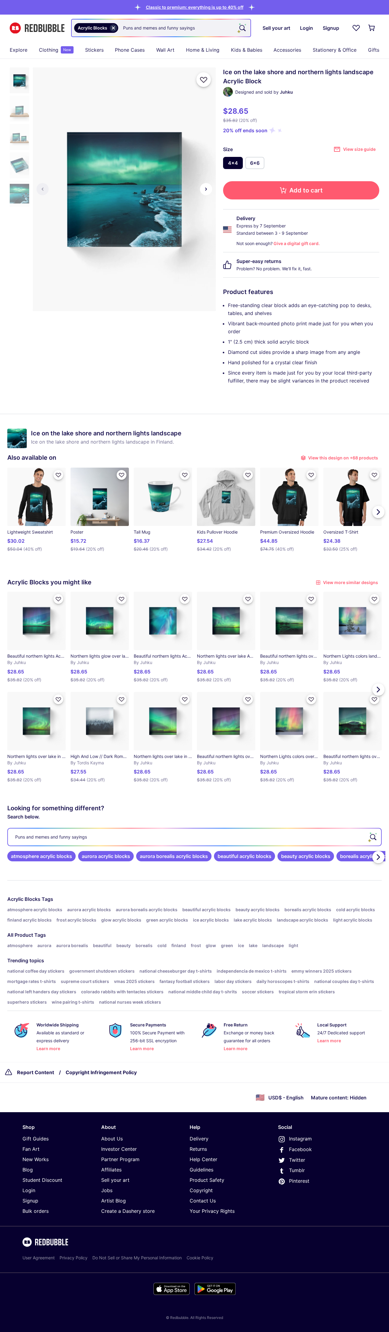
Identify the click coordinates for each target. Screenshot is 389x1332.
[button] (194, 7)
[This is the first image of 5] (42, 189)
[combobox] (161, 27)
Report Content (35, 1072)
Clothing (55, 50)
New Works (35, 1159)
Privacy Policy (74, 1257)
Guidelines (201, 1170)
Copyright (201, 1190)
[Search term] (242, 28)
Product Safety (207, 1180)
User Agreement (38, 1257)
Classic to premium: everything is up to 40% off (194, 7)
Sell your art (115, 1180)
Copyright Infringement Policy (101, 1072)
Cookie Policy (200, 1257)
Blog (27, 1170)
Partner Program (120, 1159)
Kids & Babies (246, 50)
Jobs (106, 1190)
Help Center (203, 1159)
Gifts (373, 50)
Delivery (199, 1139)
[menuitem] (18, 49)
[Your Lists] (356, 28)
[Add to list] (203, 79)
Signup (30, 1201)
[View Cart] (372, 28)
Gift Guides (35, 1139)
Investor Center (119, 1149)
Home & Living (202, 50)
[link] (41, 856)
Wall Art (165, 50)
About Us (112, 1139)
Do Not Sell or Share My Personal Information (137, 1257)
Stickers (94, 50)
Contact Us (203, 1201)
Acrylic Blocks (23, 899)
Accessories (287, 50)
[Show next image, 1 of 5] (206, 189)
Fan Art (31, 1149)
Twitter (297, 1160)
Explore (18, 50)
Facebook (300, 1149)
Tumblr (297, 1170)
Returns (198, 1149)
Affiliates (111, 1170)
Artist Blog (113, 1201)
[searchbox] (194, 837)
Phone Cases (130, 50)
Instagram (300, 1139)
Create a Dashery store (128, 1211)
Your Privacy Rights (212, 1211)
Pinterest (299, 1181)
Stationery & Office (334, 50)
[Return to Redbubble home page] (37, 28)
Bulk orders (35, 1211)
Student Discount (42, 1180)
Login (28, 1190)
